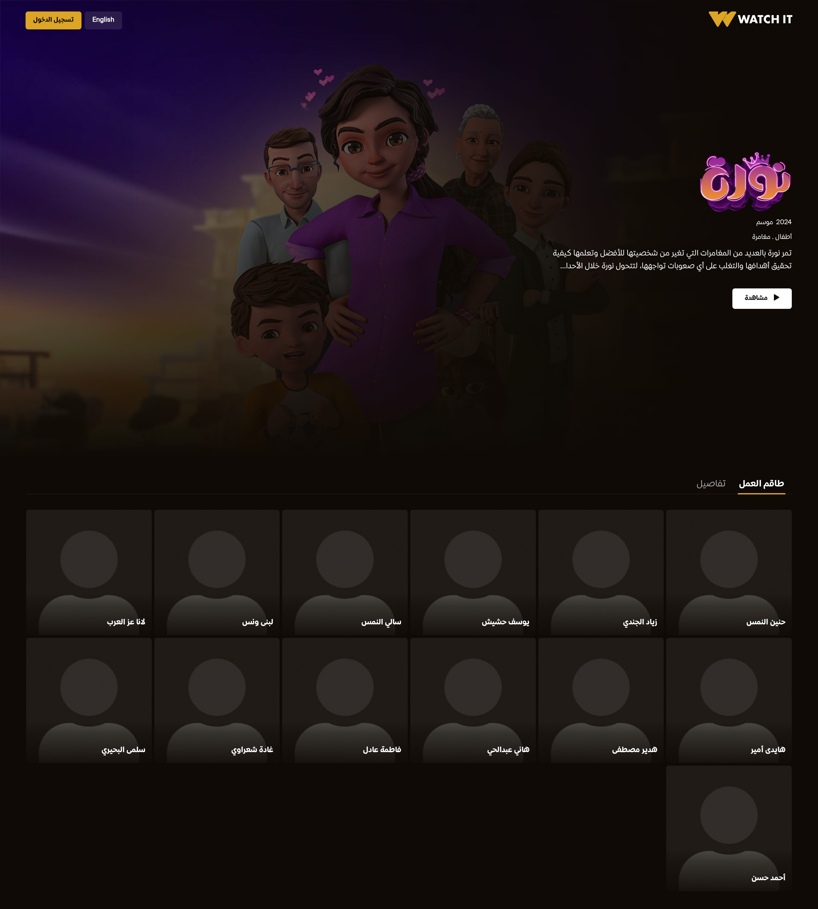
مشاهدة (757, 298)
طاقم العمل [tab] (761, 484)
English (103, 20)
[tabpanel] (409, 702)
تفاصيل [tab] (711, 484)
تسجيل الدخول (53, 20)
